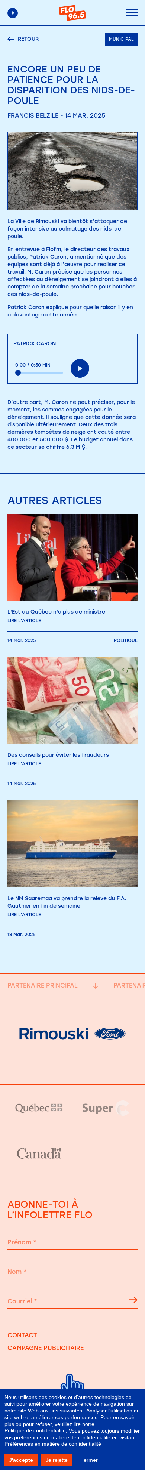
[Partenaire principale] (72, 1065)
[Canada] (39, 1154)
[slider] (39, 373)
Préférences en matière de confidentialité (52, 1444)
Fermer (89, 1460)
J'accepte (21, 1460)
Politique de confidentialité (35, 1430)
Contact (22, 1335)
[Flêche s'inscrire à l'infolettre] (133, 1301)
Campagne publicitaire (45, 1348)
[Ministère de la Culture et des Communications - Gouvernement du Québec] (39, 1108)
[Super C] (106, 1108)
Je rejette (57, 1460)
